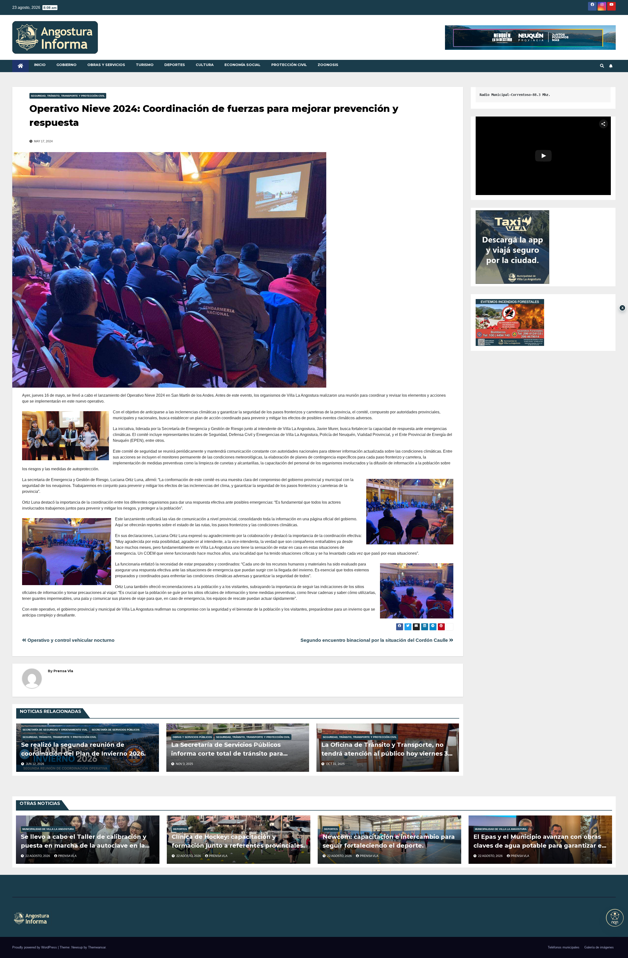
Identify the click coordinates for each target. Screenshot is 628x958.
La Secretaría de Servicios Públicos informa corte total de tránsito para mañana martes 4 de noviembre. (227, 753)
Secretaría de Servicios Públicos (116, 729)
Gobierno (66, 65)
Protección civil (289, 65)
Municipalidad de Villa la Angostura (48, 829)
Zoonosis (328, 65)
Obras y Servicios (106, 65)
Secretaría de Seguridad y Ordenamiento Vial (55, 729)
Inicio (40, 65)
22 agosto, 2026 (38, 856)
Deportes (174, 65)
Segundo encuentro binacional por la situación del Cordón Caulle (375, 640)
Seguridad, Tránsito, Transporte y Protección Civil (68, 95)
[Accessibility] (615, 918)
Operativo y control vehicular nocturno (70, 640)
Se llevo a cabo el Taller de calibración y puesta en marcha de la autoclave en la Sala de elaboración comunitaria (83, 845)
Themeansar (96, 947)
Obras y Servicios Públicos (192, 737)
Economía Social (242, 65)
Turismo (145, 65)
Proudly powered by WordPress (35, 947)
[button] (602, 66)
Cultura (205, 65)
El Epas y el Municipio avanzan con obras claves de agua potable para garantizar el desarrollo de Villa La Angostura (538, 845)
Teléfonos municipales (563, 947)
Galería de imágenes (599, 947)
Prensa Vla (63, 671)
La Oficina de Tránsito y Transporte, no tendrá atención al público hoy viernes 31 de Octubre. (385, 753)
